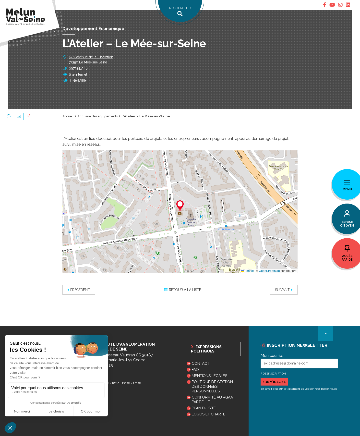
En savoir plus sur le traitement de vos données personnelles (299, 388)
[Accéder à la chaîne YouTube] (332, 5)
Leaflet (249, 270)
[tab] (324, 5)
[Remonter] (325, 333)
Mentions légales (209, 376)
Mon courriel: (272, 355)
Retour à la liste (185, 290)
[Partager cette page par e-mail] (19, 116)
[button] (180, 206)
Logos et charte (208, 414)
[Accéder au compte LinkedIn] (348, 5)
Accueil (67, 116)
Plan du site (204, 408)
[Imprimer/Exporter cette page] (9, 116)
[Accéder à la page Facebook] (324, 5)
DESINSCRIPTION (274, 373)
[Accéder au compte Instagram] (340, 5)
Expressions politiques (206, 349)
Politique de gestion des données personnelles (212, 386)
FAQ (195, 369)
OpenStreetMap (269, 270)
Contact (200, 363)
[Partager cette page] (29, 116)
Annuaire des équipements (97, 116)
